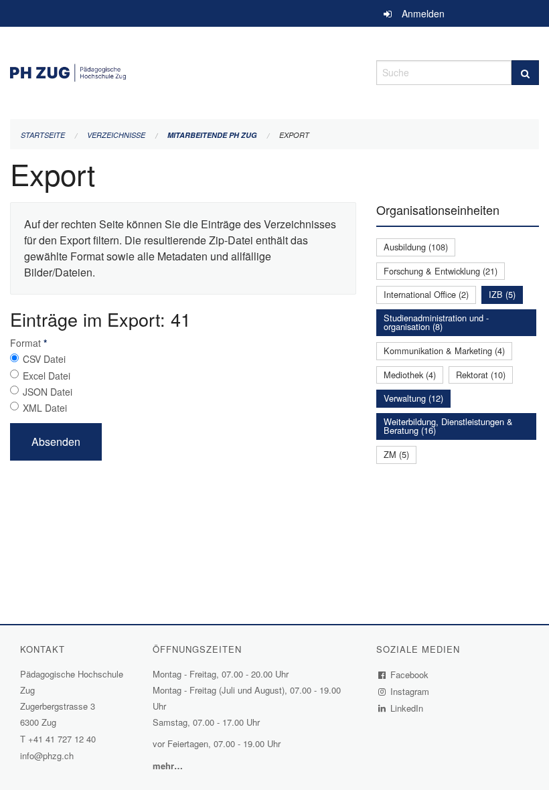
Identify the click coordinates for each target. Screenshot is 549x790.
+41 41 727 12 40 (62, 738)
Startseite (43, 135)
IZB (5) (502, 294)
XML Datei (45, 407)
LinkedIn (407, 708)
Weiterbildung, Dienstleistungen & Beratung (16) (448, 426)
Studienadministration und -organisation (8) (436, 322)
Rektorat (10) (480, 374)
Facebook (410, 674)
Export (294, 135)
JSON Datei (47, 391)
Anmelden (423, 13)
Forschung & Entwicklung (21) (440, 270)
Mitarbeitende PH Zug (212, 135)
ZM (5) (396, 454)
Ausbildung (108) (416, 246)
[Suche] (525, 72)
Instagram (410, 691)
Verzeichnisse (116, 135)
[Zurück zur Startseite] (183, 70)
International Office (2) (426, 294)
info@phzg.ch (47, 755)
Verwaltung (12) (413, 398)
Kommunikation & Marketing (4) (444, 350)
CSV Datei (44, 359)
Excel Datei (46, 375)
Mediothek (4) (410, 374)
